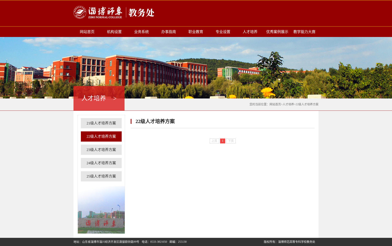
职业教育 (195, 32)
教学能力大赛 (304, 32)
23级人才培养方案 (101, 150)
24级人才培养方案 (101, 163)
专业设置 (223, 32)
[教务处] (114, 12)
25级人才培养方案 (101, 176)
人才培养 (250, 32)
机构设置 (114, 32)
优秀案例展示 (277, 32)
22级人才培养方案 (307, 104)
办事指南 (168, 32)
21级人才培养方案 (101, 123)
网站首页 (87, 32)
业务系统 (141, 32)
